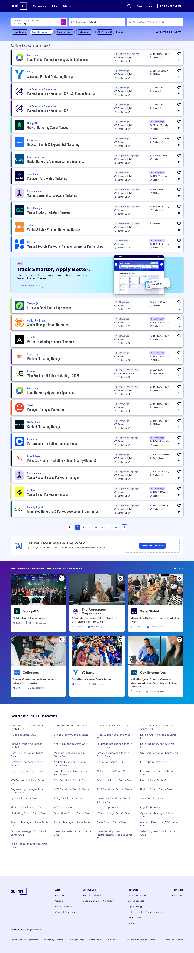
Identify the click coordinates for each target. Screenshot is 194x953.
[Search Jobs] (63, 22)
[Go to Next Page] (124, 527)
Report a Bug (135, 906)
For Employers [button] (170, 6)
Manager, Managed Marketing (45, 409)
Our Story (60, 895)
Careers (59, 901)
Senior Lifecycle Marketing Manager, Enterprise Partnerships (65, 246)
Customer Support (137, 895)
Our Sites (177, 895)
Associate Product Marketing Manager (51, 76)
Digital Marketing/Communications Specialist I (56, 161)
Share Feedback (136, 901)
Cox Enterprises (153, 672)
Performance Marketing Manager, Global (52, 443)
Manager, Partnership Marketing (47, 178)
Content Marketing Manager (44, 426)
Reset (119, 32)
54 (115, 527)
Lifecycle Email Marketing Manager (49, 307)
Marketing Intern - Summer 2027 (47, 110)
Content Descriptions (66, 912)
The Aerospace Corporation (94, 611)
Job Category (40, 32)
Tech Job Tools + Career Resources (146, 912)
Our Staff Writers (64, 906)
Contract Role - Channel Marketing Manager (54, 229)
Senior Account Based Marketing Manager (53, 477)
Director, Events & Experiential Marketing (53, 144)
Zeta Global (149, 611)
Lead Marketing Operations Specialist (50, 392)
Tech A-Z (132, 923)
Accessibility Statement (53, 939)
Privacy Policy (95, 939)
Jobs (54, 6)
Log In (149, 6)
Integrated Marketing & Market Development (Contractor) (63, 511)
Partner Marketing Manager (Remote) (50, 341)
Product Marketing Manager (44, 358)
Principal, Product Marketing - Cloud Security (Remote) (61, 460)
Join (139, 6)
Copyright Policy (76, 939)
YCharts (88, 672)
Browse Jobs (134, 917)
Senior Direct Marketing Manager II (48, 494)
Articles (67, 6)
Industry (83, 32)
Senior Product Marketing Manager (48, 212)
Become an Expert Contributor (99, 901)
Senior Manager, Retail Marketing (48, 324)
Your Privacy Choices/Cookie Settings (140, 939)
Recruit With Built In (94, 895)
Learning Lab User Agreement (24, 939)
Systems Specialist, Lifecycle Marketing (52, 195)
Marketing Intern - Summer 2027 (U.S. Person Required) (61, 93)
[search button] (129, 6)
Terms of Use (113, 939)
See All (178, 568)
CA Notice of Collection (172, 939)
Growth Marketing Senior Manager (48, 127)
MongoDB (31, 611)
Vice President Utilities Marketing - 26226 (53, 375)
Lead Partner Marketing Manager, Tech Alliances (57, 59)
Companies (39, 6)
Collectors (31, 672)
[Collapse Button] (179, 60)
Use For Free (29, 285)
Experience (63, 32)
